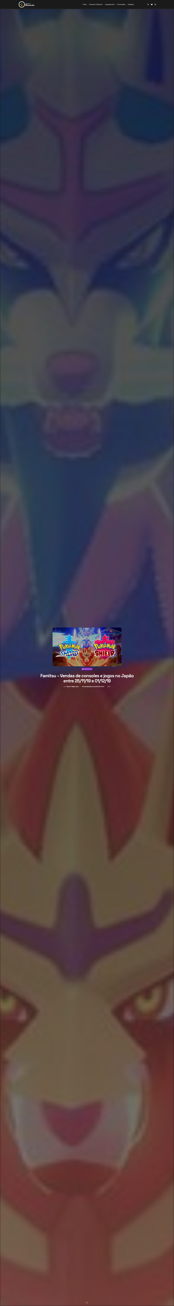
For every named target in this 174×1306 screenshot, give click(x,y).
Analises (131, 4)
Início (85, 4)
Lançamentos (110, 4)
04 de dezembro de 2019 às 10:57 (93, 686)
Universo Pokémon (96, 4)
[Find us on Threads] (155, 4)
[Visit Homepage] (33, 4)
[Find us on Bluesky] (152, 4)
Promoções (121, 4)
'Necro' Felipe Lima (72, 686)
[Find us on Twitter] (148, 4)
